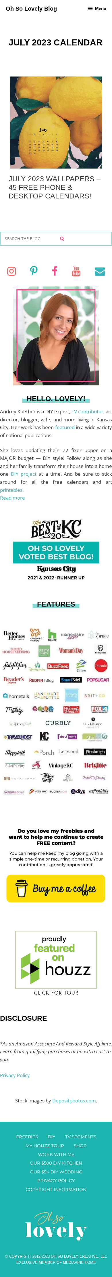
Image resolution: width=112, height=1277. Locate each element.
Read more (12, 497)
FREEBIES (27, 1137)
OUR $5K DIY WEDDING (56, 1172)
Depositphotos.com (74, 1100)
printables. (12, 490)
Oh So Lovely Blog (31, 8)
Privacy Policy (15, 1075)
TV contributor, (89, 411)
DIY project (25, 474)
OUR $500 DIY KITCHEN (56, 1163)
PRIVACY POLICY (56, 1180)
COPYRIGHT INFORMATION (56, 1189)
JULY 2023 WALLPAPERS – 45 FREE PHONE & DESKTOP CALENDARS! (55, 187)
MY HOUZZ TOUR (45, 1145)
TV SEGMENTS (80, 1137)
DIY (51, 1137)
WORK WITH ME (56, 1154)
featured (65, 427)
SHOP (80, 1145)
